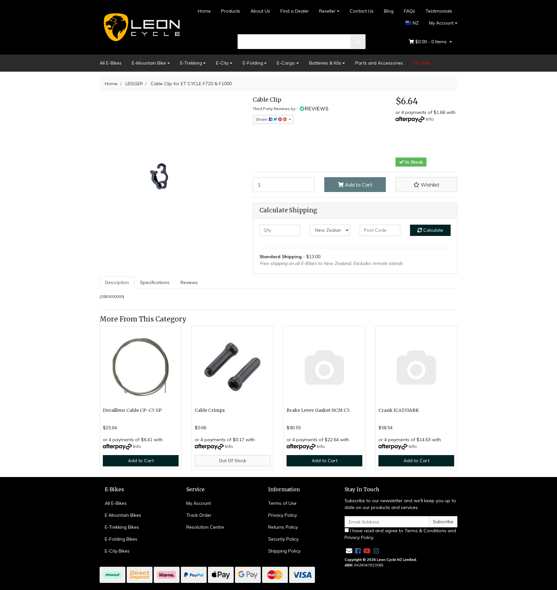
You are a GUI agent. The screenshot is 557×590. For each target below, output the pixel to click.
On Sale (421, 63)
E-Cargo (286, 63)
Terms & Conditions (425, 531)
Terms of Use (282, 503)
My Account (441, 23)
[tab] (117, 282)
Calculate (432, 230)
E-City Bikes (117, 551)
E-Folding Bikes (121, 539)
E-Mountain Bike (149, 63)
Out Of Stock (232, 460)
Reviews (189, 282)
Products (230, 11)
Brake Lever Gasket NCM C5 (318, 410)
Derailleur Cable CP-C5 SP (132, 410)
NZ (415, 23)
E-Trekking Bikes (122, 527)
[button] (426, 184)
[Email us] (349, 551)
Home (204, 11)
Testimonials (438, 11)
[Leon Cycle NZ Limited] (141, 27)
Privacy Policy (282, 515)
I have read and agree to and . (400, 534)
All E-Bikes (111, 63)
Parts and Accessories (379, 63)
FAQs (409, 11)
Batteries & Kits (325, 63)
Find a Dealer (294, 11)
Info (430, 119)
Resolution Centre (205, 527)
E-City (222, 63)
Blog (389, 11)
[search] (358, 41)
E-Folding (253, 63)
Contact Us (362, 11)
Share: (262, 119)
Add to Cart (358, 184)
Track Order (198, 515)
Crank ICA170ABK (398, 410)
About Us (260, 11)
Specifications (155, 282)
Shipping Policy (284, 551)
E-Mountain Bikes (123, 515)
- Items (431, 42)
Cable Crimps (210, 410)
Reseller (327, 11)
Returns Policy (283, 527)
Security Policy (283, 539)
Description (117, 282)
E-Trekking (191, 63)
